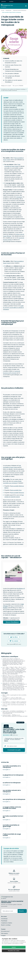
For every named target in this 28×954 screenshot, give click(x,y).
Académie (11, 1)
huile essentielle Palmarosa (17, 492)
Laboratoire (3, 1)
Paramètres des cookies (13, 950)
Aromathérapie (4, 918)
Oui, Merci (15, 637)
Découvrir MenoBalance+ (12, 622)
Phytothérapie (4, 920)
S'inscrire (21, 911)
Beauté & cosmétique (6, 925)
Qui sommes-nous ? (5, 931)
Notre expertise (4, 933)
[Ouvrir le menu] (26, 6)
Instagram (3, 935)
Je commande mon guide (14, 750)
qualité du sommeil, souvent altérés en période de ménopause (13, 307)
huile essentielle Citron (16, 490)
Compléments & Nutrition (6, 922)
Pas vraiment (15, 641)
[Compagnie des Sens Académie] (9, 6)
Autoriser (14, 947)
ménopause (19, 197)
